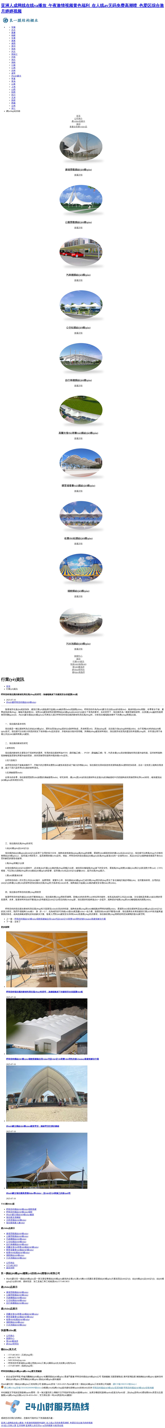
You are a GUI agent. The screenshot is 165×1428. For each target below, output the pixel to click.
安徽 (13, 27)
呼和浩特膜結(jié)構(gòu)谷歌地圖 (138, 1388)
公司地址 (10, 1263)
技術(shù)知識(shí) (78, 664)
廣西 (13, 43)
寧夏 (13, 79)
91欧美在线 (58, 1425)
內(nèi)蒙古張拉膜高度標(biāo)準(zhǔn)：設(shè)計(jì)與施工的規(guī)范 (38, 1193)
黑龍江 (14, 54)
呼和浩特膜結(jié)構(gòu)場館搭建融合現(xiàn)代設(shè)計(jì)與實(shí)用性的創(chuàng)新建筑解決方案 (60, 919)
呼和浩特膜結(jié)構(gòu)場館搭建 (21, 1209)
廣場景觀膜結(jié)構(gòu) (17, 1233)
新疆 (13, 100)
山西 (13, 89)
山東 (13, 84)
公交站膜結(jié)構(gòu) (16, 1242)
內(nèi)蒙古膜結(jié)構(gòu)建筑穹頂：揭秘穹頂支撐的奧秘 (32, 1126)
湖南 (13, 62)
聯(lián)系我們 (78, 672)
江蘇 (13, 65)
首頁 (78, 116)
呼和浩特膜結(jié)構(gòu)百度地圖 (108, 1388)
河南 (13, 57)
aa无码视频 (47, 1425)
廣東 (13, 41)
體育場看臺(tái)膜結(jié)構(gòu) (20, 1250)
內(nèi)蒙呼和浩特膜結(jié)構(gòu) (21, 702)
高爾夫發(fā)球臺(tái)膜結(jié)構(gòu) (22, 1247)
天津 (13, 97)
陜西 (13, 92)
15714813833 (12, 1265)
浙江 (13, 108)
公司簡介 (78, 118)
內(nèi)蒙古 (16, 76)
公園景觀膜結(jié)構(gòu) (17, 1236)
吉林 (13, 70)
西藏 (13, 103)
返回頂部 (10, 1268)
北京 (13, 30)
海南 (13, 49)
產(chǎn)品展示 (78, 121)
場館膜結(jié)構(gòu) (15, 1255)
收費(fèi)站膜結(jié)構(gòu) (18, 1252)
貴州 (13, 46)
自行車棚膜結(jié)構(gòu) (17, 1244)
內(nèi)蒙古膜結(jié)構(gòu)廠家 (20, 1215)
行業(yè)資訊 (78, 661)
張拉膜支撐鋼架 (13, 1217)
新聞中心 (78, 656)
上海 (13, 87)
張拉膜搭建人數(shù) (15, 1223)
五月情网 (21, 1425)
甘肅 (13, 38)
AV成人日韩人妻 (8, 1425)
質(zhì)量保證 (78, 667)
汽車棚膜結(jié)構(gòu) (16, 1239)
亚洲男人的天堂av (34, 1425)
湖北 (13, 60)
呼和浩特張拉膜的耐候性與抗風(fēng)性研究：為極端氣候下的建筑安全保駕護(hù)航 (44, 992)
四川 (13, 95)
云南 (13, 106)
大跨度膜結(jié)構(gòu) (16, 1220)
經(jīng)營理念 (78, 670)
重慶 (13, 32)
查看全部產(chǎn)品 (78, 127)
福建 (13, 35)
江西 (13, 68)
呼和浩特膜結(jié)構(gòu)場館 (19, 1212)
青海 (13, 81)
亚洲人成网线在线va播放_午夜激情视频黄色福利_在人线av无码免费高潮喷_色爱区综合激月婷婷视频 (47, 1423)
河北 (13, 51)
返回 (78, 124)
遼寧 (13, 73)
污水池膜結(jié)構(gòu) (16, 1258)
